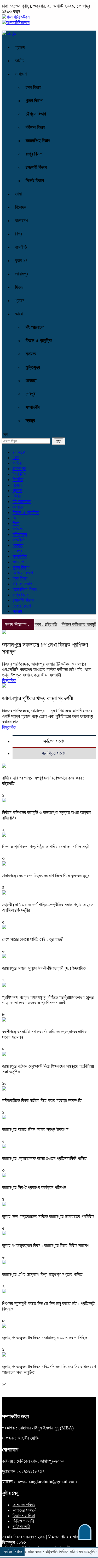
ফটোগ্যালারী (21, 1526)
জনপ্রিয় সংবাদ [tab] (54, 753)
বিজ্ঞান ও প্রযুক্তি (39, 340)
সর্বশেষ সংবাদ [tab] (54, 741)
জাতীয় (19, 60)
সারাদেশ (21, 74)
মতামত (31, 353)
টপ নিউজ (19, 474)
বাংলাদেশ (21, 220)
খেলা (18, 194)
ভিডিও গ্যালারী (23, 1521)
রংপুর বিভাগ (34, 154)
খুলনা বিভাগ (34, 100)
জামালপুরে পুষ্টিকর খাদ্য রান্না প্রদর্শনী (37, 698)
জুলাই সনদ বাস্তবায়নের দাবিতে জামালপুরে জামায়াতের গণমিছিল (48, 1216)
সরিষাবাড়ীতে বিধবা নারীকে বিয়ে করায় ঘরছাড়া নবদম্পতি (42, 1100)
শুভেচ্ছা (31, 380)
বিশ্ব (18, 233)
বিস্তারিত (9, 680)
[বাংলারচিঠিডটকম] (16, 17)
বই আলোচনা (35, 327)
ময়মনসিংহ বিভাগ (38, 140)
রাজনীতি (21, 247)
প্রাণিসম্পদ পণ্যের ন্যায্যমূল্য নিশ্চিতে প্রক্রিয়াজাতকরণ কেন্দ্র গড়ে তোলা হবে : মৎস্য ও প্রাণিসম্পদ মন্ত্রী (48, 1000)
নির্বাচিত (18, 479)
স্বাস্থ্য (30, 420)
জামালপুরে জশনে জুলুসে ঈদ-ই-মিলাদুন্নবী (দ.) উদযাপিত (44, 968)
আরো (19, 313)
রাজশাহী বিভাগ (36, 167)
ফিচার (19, 287)
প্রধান (17, 485)
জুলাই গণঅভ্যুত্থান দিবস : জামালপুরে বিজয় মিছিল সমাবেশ (45, 1245)
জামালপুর (21, 273)
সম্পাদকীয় (33, 407)
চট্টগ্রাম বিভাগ (36, 114)
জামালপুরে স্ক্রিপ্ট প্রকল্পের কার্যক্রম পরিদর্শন (34, 1187)
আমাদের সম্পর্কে (24, 1510)
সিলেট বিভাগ (35, 180)
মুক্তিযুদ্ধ (33, 367)
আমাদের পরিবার (24, 1504)
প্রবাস (19, 300)
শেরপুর (30, 393)
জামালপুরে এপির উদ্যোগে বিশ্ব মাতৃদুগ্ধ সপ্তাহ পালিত (42, 1274)
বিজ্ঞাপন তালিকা (24, 1515)
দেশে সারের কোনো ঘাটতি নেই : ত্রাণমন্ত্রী (32, 939)
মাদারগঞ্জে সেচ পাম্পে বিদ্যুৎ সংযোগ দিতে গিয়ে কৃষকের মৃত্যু (46, 875)
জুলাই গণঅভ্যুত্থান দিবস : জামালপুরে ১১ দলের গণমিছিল (44, 1337)
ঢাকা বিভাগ (33, 87)
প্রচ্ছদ (20, 47)
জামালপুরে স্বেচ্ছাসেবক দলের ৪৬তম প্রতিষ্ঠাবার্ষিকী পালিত (44, 1158)
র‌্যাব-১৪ (21, 260)
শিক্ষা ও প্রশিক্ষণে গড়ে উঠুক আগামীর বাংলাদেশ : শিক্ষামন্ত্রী (45, 846)
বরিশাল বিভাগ (35, 127)
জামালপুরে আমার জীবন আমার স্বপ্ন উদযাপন (35, 1129)
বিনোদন (20, 207)
